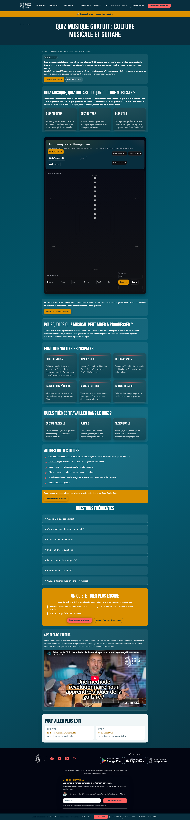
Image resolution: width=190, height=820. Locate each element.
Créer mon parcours (138, 6)
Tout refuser (116, 817)
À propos (97, 6)
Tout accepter (101, 817)
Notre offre (40, 6)
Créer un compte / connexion (118, 6)
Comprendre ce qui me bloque (159, 6)
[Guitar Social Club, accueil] (25, 5)
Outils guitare (53, 51)
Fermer (129, 377)
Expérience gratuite (69, 6)
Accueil (44, 51)
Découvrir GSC (53, 6)
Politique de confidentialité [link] (148, 817)
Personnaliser (130, 817)
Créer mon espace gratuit (95, 429)
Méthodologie (85, 6)
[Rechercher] (106, 6)
